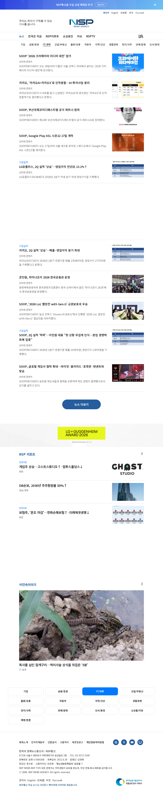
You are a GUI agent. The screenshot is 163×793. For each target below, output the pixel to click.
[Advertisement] (81, 213)
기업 (26, 691)
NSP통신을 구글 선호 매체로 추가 (74, 5)
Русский (140, 12)
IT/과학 (100, 691)
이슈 (79, 36)
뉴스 (21, 36)
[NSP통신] (81, 23)
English (114, 12)
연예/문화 (63, 710)
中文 (131, 12)
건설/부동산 (137, 691)
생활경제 (137, 701)
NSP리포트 (52, 36)
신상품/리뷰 (137, 710)
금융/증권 (63, 691)
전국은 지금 (35, 36)
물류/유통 (26, 701)
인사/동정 (100, 710)
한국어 (106, 12)
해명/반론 (26, 720)
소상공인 (68, 36)
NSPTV (90, 36)
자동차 (63, 701)
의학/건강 (100, 701)
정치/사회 (26, 710)
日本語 (123, 12)
